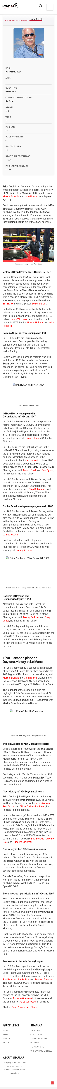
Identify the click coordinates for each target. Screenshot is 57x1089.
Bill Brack (8, 303)
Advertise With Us (39, 1038)
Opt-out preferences (41, 1050)
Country (10, 87)
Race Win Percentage (18, 156)
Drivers (7, 1038)
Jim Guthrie (23, 979)
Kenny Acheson (25, 550)
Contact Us (36, 1034)
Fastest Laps (13, 146)
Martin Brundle (11, 196)
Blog (5, 1034)
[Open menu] (49, 7)
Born (8, 68)
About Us (35, 1030)
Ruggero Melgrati (22, 842)
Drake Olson (32, 438)
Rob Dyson (47, 470)
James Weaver (11, 534)
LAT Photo (31, 1007)
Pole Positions (14, 136)
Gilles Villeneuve (19, 319)
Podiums (10, 126)
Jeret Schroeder (27, 1001)
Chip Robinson (37, 489)
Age (7, 78)
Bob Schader (38, 838)
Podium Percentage (17, 166)
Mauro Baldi (29, 470)
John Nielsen (31, 196)
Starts (9, 107)
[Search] (40, 5)
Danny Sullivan (31, 617)
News (5, 1030)
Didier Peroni (39, 303)
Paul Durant (9, 979)
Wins (8, 117)
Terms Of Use (37, 1046)
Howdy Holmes (35, 322)
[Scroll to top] (52, 1082)
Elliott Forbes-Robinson (32, 806)
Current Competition (18, 97)
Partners (35, 1042)
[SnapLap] (10, 5)
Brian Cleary (18, 1007)
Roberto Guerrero (44, 979)
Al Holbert (32, 460)
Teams (6, 1042)
